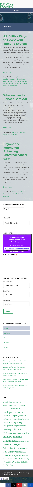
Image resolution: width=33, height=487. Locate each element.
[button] (16, 239)
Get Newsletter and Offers (17, 251)
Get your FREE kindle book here (17, 248)
